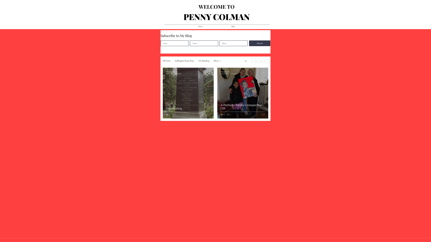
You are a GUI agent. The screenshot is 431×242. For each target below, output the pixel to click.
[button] (246, 61)
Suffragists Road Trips (184, 61)
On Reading (204, 61)
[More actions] (210, 72)
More (216, 61)
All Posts (166, 61)
